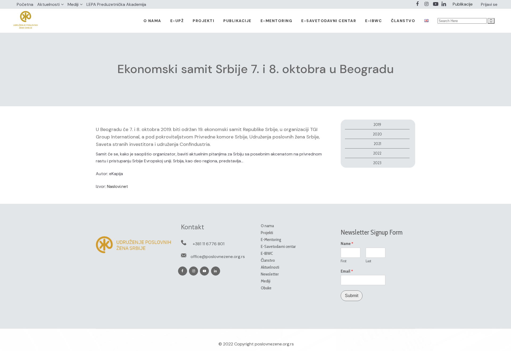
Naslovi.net (117, 186)
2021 (377, 143)
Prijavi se (489, 4)
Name (347, 243)
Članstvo (268, 260)
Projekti (267, 232)
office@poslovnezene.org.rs (218, 256)
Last (368, 261)
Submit (351, 295)
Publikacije (463, 4)
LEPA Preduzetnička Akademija (116, 4)
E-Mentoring (271, 239)
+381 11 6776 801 (208, 244)
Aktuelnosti (48, 4)
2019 (377, 124)
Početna (25, 4)
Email (347, 271)
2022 (377, 153)
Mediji (73, 4)
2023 (377, 162)
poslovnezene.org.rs (274, 344)
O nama (267, 225)
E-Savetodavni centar (278, 246)
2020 (377, 134)
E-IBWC (267, 253)
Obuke (266, 287)
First (344, 261)
